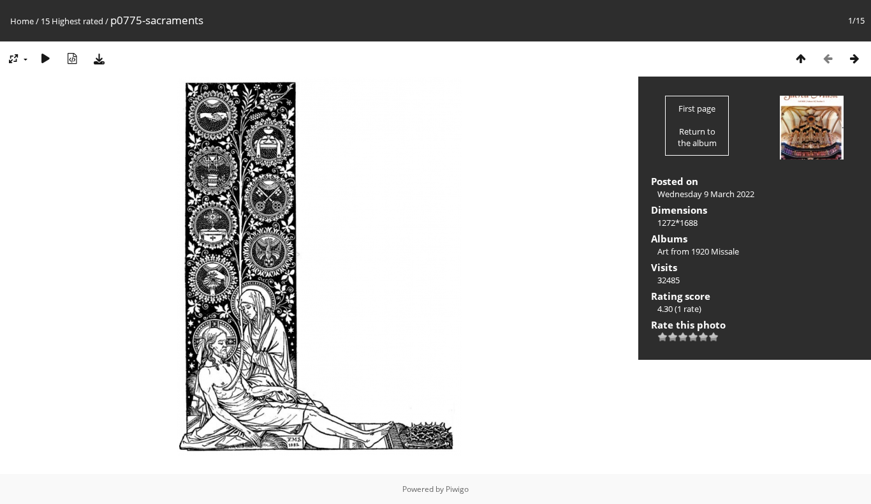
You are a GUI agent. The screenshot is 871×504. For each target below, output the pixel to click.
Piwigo (457, 489)
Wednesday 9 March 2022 (705, 194)
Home (22, 21)
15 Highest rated (72, 21)
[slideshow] (45, 58)
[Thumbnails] (800, 58)
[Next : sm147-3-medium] (854, 58)
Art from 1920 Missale (698, 251)
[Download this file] (98, 58)
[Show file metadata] (72, 58)
